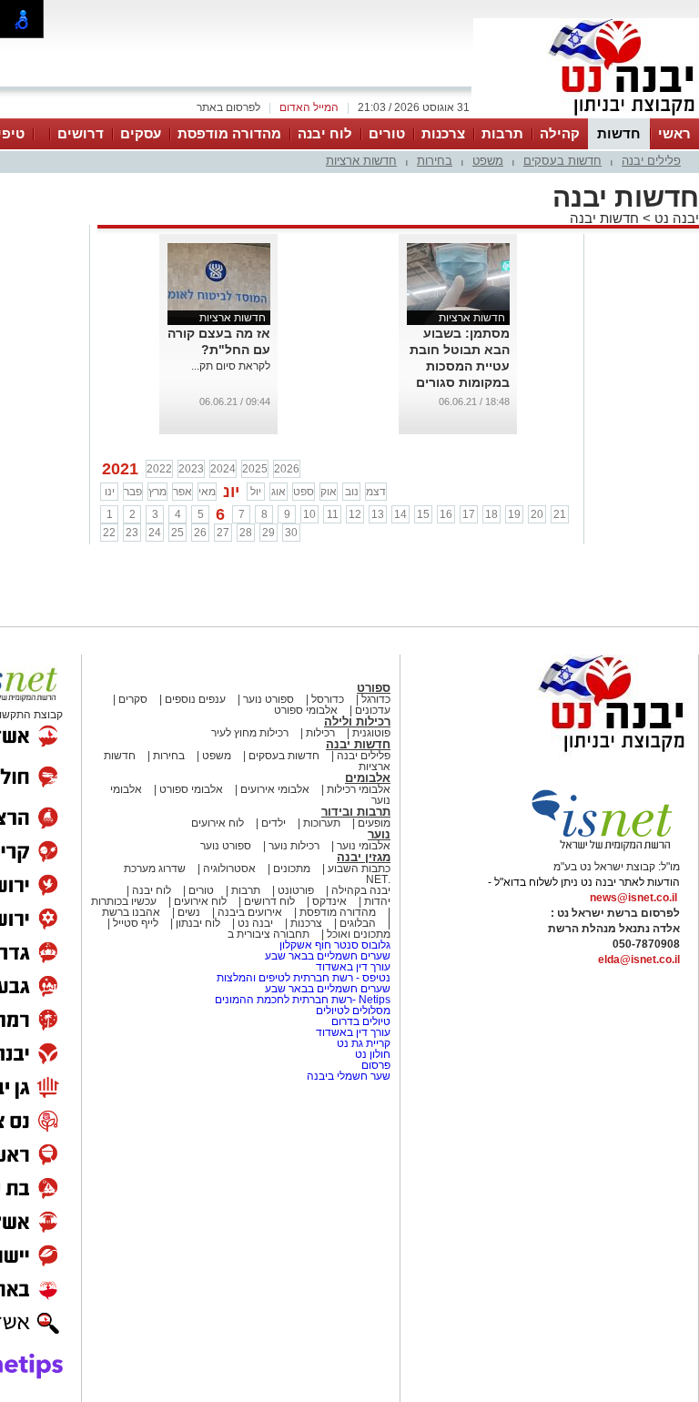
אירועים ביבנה (250, 912)
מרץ (157, 491)
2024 (223, 468)
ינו (110, 491)
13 (377, 514)
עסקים (140, 133)
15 (423, 514)
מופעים (374, 823)
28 (245, 532)
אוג (278, 491)
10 (309, 514)
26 (200, 532)
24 (154, 532)
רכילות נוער (293, 845)
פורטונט (296, 890)
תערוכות (321, 823)
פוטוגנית (371, 732)
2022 (159, 468)
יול (255, 491)
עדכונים (372, 710)
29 (268, 532)
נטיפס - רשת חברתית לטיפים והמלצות (303, 977)
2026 (286, 468)
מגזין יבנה (363, 857)
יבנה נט (675, 218)
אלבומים (367, 778)
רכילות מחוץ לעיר (250, 732)
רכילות (320, 732)
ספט (303, 491)
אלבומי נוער (363, 845)
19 (514, 514)
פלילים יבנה (651, 161)
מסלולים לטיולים (353, 1010)
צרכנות (443, 133)
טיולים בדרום (359, 1021)
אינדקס (329, 901)
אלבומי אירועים (274, 789)
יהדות (377, 901)
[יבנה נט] (576, 753)
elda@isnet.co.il (639, 959)
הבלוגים (357, 923)
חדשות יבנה (604, 218)
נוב (352, 491)
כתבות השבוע (359, 868)
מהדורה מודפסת (229, 133)
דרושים (80, 133)
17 (468, 514)
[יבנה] (586, 116)
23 (132, 532)
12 (355, 514)
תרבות (502, 133)
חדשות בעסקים (562, 161)
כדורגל (375, 699)
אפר (182, 491)
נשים (188, 912)
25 (177, 532)
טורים (387, 133)
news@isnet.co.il (633, 897)
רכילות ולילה (357, 721)
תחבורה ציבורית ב (268, 934)
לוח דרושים (269, 901)
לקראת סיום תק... (230, 366)
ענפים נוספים (195, 699)
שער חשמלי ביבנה (347, 1076)
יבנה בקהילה (360, 890)
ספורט (373, 688)
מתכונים (291, 868)
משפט (487, 161)
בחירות (434, 161)
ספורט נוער (268, 699)
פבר (133, 491)
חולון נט (371, 1054)
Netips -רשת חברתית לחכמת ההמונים (302, 999)
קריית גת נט (363, 1043)
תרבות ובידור (355, 811)
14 (400, 514)
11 (333, 514)
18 (491, 514)
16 (446, 514)
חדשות (619, 133)
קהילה (560, 133)
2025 (255, 468)
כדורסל (327, 699)
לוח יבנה (325, 133)
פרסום (374, 1065)
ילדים (273, 823)
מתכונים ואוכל (358, 934)
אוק (328, 491)
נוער (379, 834)
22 (109, 532)
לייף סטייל (135, 923)
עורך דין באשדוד (353, 966)
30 (291, 532)
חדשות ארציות (361, 161)
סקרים (132, 699)
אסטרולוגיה (229, 868)
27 (223, 532)
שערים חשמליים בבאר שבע (326, 956)
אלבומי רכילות (358, 789)
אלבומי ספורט (306, 710)
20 (537, 514)
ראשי (674, 133)
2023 (191, 468)
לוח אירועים (217, 823)
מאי (207, 491)
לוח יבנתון (198, 923)
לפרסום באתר (228, 107)
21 (559, 514)
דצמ (376, 491)
